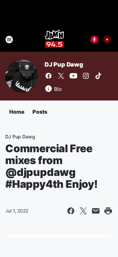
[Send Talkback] (94, 39)
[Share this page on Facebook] (70, 210)
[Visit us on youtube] (73, 76)
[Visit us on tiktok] (98, 76)
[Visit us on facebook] (48, 76)
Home (17, 111)
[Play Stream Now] (107, 39)
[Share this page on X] (83, 210)
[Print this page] (108, 210)
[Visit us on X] (61, 76)
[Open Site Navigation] (9, 39)
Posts (39, 111)
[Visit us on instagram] (86, 76)
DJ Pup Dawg (64, 64)
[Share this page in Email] (95, 210)
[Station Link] (54, 39)
